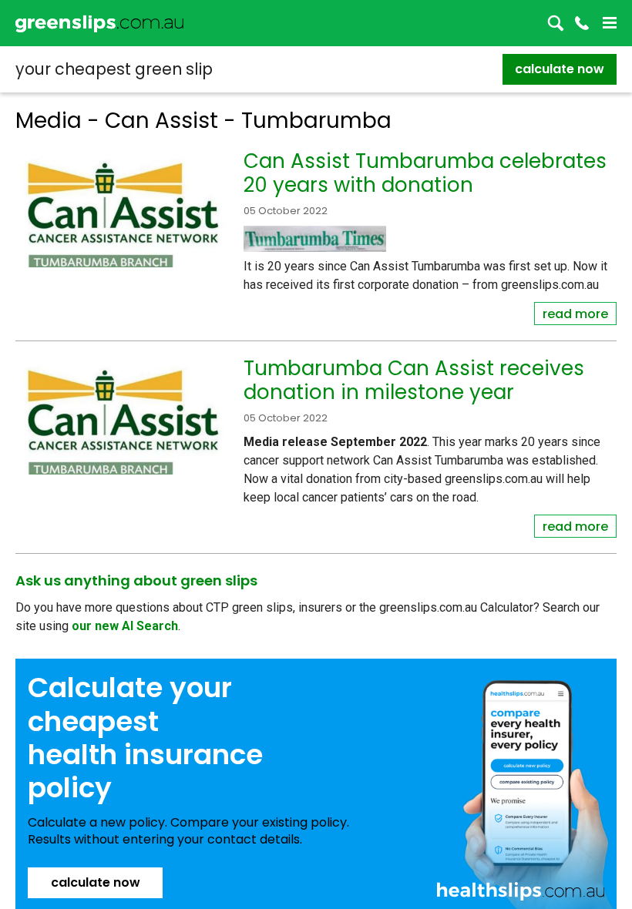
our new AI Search (125, 626)
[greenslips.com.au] (99, 23)
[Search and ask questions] (556, 23)
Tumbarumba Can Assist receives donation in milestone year (414, 380)
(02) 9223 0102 (582, 23)
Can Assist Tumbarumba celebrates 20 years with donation (425, 173)
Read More (575, 314)
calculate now (559, 69)
